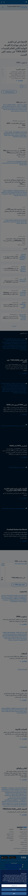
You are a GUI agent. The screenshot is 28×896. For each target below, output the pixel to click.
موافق (14, 893)
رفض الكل (14, 889)
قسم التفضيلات (14, 885)
